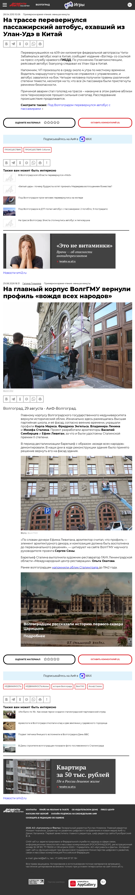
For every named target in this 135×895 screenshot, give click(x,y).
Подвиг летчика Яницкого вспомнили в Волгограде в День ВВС (53, 734)
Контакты (31, 810)
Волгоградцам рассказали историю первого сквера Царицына (73, 626)
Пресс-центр (107, 810)
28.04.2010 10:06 (11, 14)
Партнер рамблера (56, 882)
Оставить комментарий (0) (105, 123)
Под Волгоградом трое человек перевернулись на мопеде (50, 197)
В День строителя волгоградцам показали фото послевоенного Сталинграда (61, 745)
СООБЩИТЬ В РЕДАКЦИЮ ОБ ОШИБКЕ (45, 818)
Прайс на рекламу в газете (54, 810)
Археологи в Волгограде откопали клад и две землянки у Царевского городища (62, 723)
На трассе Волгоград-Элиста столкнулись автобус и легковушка (54, 220)
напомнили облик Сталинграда (75, 567)
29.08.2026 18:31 (11, 283)
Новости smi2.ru (15, 273)
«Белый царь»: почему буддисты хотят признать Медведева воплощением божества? (65, 186)
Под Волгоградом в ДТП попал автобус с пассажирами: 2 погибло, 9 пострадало (63, 209)
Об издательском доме (85, 810)
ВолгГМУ (8, 390)
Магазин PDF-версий (37, 814)
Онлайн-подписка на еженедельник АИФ (74, 814)
